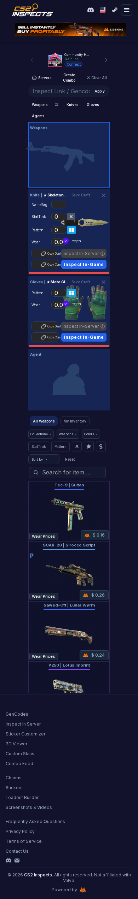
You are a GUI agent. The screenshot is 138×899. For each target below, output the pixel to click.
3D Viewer (16, 743)
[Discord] (8, 860)
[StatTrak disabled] (71, 216)
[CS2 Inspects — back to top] (32, 10)
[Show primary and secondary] (57, 105)
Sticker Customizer (25, 734)
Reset (70, 459)
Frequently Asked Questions (35, 821)
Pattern (60, 446)
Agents (38, 116)
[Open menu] (126, 10)
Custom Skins (20, 753)
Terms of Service (24, 841)
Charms (14, 777)
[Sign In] (114, 10)
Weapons (39, 104)
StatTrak (38, 446)
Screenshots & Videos (29, 807)
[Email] (17, 860)
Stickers (14, 787)
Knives (72, 104)
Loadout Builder (22, 797)
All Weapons (43, 421)
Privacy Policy (20, 831)
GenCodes (17, 714)
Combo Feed (19, 763)
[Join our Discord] (90, 10)
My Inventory (75, 421)
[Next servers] (106, 59)
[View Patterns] (71, 230)
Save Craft (80, 195)
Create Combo (69, 77)
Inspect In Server (23, 724)
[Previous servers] (31, 59)
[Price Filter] (101, 446)
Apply (99, 91)
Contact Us (17, 851)
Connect (74, 64)
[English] (102, 10)
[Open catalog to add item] (69, 156)
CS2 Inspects (38, 874)
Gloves (93, 104)
